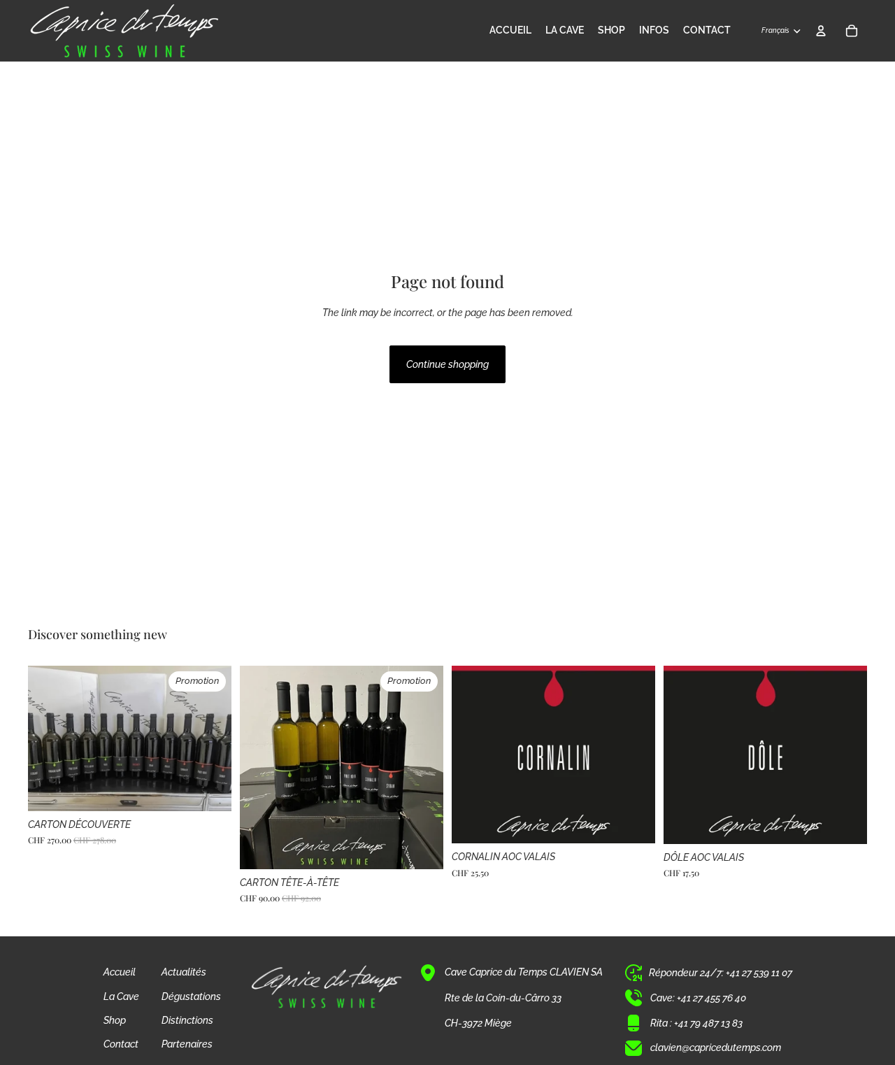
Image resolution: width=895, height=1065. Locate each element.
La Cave (121, 996)
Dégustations (191, 996)
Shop (114, 1020)
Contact (120, 1044)
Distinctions (187, 1020)
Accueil (119, 972)
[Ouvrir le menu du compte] (821, 30)
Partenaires (187, 1044)
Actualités (184, 972)
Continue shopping (447, 364)
